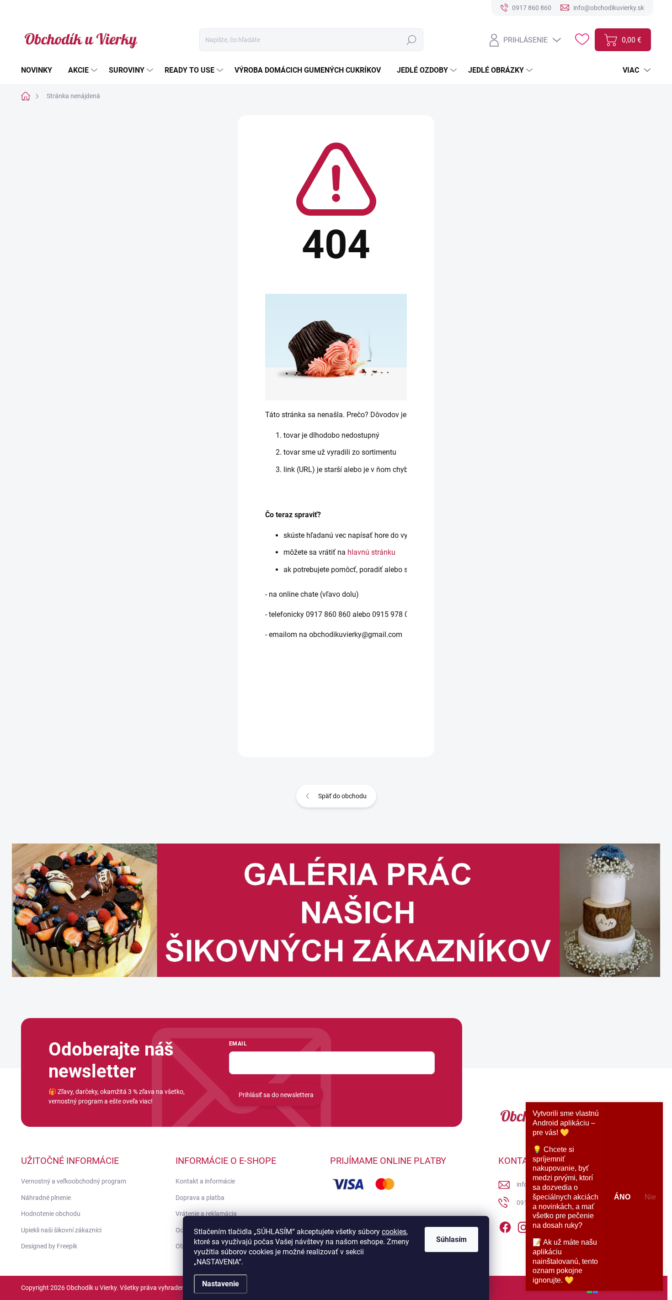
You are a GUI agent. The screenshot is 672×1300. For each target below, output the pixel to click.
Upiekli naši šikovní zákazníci (61, 1230)
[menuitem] (40, 70)
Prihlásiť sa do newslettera (276, 1094)
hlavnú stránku (371, 552)
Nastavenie (220, 1283)
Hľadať (411, 39)
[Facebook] (505, 1225)
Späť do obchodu (342, 796)
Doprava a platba (200, 1197)
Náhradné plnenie (46, 1197)
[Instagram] (523, 1225)
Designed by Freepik (49, 1246)
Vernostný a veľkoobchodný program (73, 1181)
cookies (394, 1231)
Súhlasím (451, 1239)
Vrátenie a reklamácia (206, 1213)
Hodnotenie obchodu (50, 1213)
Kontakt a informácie (205, 1181)
